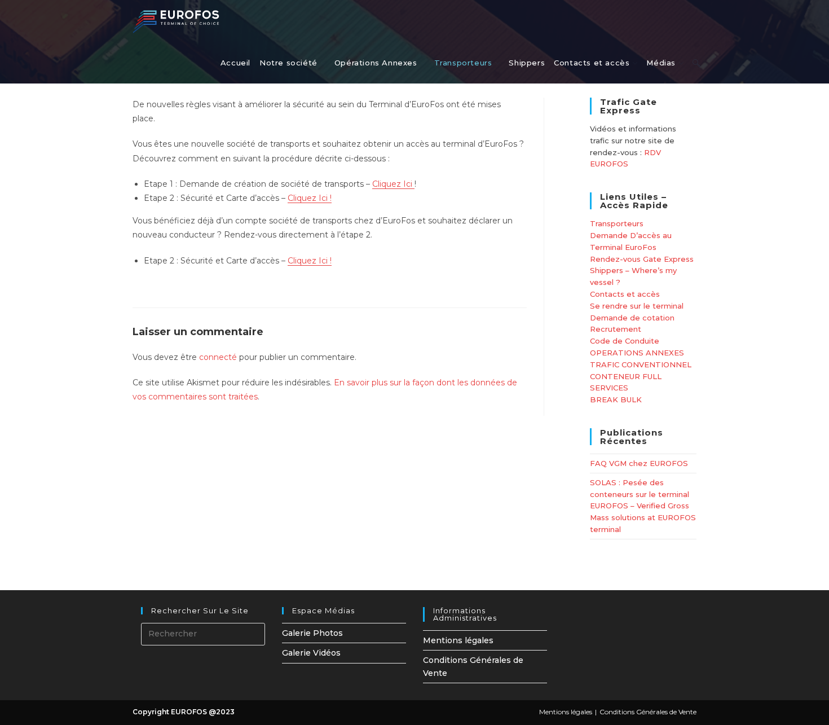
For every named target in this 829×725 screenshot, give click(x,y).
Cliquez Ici (393, 184)
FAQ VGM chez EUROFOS (639, 463)
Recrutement (615, 328)
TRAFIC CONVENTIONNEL (640, 364)
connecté (218, 357)
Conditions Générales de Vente (647, 712)
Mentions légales (458, 640)
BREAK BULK (616, 399)
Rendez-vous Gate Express (642, 258)
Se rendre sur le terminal (637, 305)
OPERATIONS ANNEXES (637, 352)
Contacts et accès (625, 293)
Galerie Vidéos (311, 653)
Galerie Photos (312, 633)
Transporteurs (616, 223)
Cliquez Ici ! (310, 198)
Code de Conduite (624, 340)
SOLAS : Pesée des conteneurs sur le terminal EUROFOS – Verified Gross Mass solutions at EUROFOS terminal (643, 506)
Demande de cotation (632, 317)
